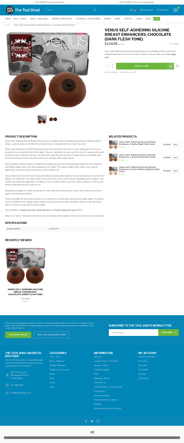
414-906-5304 (17, 385)
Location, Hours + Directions (106, 361)
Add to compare (111, 72)
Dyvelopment (132, 438)
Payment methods (101, 395)
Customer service (18, 334)
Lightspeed (103, 438)
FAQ (96, 374)
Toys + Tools (19, 19)
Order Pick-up (100, 382)
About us (98, 356)
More (117, 19)
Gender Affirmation (62, 19)
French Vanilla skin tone (65, 210)
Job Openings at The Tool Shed (107, 408)
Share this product (127, 72)
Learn (139, 19)
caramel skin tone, (28, 210)
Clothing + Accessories (88, 19)
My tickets (142, 365)
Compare (142, 374)
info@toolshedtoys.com (21, 393)
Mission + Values (101, 365)
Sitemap (97, 404)
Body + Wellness (39, 19)
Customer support (101, 369)
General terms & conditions (105, 400)
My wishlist (143, 369)
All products (143, 378)
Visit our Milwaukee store (51, 334)
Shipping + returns (102, 378)
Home (8, 19)
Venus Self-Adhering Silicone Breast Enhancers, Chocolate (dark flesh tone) (44, 25)
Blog (148, 19)
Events (128, 19)
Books (107, 19)
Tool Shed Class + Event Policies (108, 387)
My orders (142, 361)
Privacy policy (100, 391)
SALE (156, 19)
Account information (147, 356)
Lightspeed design (116, 438)
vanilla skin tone (43, 210)
